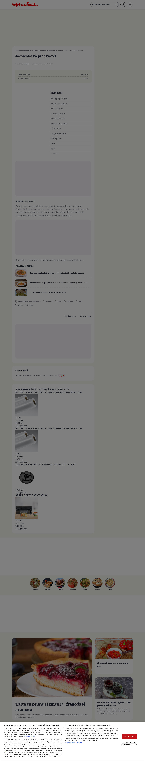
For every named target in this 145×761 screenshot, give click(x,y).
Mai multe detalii (29, 736)
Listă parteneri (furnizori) (73, 742)
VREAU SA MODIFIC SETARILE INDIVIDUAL (129, 743)
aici (5, 751)
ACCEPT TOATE (129, 736)
